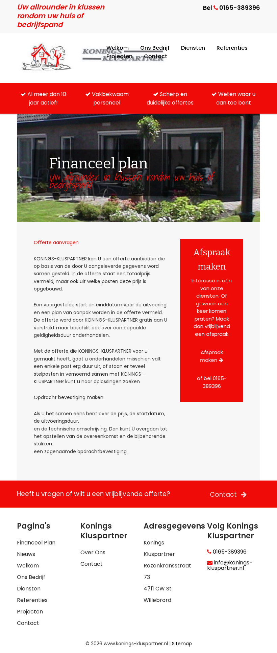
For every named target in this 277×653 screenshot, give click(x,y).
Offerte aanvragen (56, 242)
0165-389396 (229, 552)
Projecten (119, 56)
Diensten (193, 48)
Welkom (117, 48)
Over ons (92, 552)
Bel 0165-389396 (231, 7)
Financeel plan (36, 542)
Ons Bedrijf (155, 48)
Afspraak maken (211, 356)
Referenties (232, 48)
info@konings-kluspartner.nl (229, 565)
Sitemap (182, 643)
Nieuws (26, 554)
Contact (155, 56)
